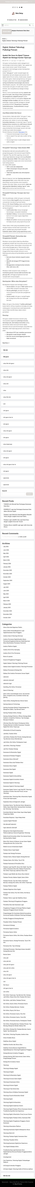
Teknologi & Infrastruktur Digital (12, 1075)
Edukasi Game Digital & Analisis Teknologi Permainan (18, 666)
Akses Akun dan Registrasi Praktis (12, 627)
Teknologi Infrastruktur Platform (12, 1126)
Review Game (7, 954)
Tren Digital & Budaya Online (11, 1146)
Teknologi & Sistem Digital (10, 1085)
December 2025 (7, 570)
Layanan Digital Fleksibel (10, 821)
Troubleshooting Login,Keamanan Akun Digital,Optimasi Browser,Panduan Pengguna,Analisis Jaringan (17, 1151)
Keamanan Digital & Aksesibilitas (12, 776)
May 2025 (6, 594)
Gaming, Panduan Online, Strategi (12, 713)
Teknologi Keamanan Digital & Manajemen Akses (16, 1129)
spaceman (6, 478)
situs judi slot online (8, 968)
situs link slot (7, 397)
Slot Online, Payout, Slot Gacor (11, 1010)
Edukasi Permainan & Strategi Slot (12, 670)
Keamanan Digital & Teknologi (11, 783)
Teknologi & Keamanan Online (11, 1082)
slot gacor (6, 410)
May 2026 (6, 553)
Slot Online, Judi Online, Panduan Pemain (14, 1000)
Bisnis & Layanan (8, 656)
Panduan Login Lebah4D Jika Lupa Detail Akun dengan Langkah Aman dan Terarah (15, 1)
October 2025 (7, 577)
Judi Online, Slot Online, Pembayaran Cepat (15, 742)
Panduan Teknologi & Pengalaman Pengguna (15, 901)
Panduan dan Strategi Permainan (12, 853)
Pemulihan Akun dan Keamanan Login (13, 904)
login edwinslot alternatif (10, 827)
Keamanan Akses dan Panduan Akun (13, 762)
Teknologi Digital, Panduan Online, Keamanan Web (16, 1117)
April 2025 (6, 597)
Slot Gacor (6, 985)
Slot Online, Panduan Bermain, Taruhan (13, 1007)
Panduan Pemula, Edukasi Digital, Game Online (16, 877)
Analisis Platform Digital (10, 646)
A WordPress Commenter (10, 537)
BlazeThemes (18, 1184)
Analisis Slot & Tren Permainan (11, 653)
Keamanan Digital (8, 772)
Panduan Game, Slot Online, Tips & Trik (13, 860)
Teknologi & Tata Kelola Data (11, 1089)
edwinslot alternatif (8, 680)
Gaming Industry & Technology (11, 704)
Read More (5, 343)
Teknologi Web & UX (8, 1133)
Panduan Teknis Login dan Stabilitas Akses (15, 898)
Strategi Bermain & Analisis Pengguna (13, 1053)
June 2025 (6, 590)
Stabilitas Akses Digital (9, 1041)
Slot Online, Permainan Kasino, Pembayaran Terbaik (17, 1020)
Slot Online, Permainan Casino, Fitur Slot (14, 1014)
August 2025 (6, 584)
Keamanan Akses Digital (10, 766)
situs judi (5, 958)
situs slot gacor (7, 377)
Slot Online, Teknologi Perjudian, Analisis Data (15, 1034)
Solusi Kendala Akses (9, 1038)
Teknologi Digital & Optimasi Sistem (13, 1105)
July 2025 (5, 587)
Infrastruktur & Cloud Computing (12, 730)
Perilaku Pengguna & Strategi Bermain (13, 918)
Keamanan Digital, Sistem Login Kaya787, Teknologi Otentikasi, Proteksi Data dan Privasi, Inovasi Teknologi (17, 791)
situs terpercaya (7, 444)
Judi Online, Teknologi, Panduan (12, 745)
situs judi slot (7, 961)
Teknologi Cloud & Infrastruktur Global (13, 1095)
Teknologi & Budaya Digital (10, 1068)
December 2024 (7, 611)
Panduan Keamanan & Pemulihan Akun (13, 863)
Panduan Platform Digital (10, 886)
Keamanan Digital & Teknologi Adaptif (13, 786)
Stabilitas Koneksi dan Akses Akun (12, 1044)
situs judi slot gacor (8, 964)
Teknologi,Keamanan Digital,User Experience (15, 1143)
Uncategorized (7, 1157)
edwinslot (6, 677)
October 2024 (7, 617)
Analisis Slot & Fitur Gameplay (11, 649)
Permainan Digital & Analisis (11, 928)
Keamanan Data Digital (9, 769)
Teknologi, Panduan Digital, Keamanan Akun (15, 1136)
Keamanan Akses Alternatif (10, 759)
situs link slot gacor (8, 363)
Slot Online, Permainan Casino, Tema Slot (14, 1017)
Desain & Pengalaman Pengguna (12, 660)
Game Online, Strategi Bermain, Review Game (15, 701)
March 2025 (6, 600)
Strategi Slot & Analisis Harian (11, 1062)
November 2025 (7, 573)
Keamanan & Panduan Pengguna (12, 755)
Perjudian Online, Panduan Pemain (12, 922)
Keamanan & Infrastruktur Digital (12, 752)
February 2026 (7, 563)
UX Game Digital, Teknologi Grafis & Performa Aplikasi (18, 1169)
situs (4, 390)
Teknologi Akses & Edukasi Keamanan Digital (15, 1092)
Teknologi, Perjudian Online (10, 1140)
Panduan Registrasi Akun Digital (12, 889)
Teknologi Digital (8, 1099)
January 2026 (6, 567)
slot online (6, 991)
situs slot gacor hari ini (9, 464)
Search (4, 491)
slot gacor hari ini (8, 417)
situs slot (5, 370)
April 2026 (6, 557)
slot (4, 404)
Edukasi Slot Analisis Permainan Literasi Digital (16, 673)
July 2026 (5, 546)
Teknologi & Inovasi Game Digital (12, 1078)
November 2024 (7, 614)
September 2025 (7, 580)
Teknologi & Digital (8, 1072)
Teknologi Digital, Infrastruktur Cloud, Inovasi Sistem (17, 1114)
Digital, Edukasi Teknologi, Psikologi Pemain (15, 663)
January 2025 (6, 607)
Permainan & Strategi (9, 925)
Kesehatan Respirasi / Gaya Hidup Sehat (14, 817)
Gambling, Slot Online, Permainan (12, 687)
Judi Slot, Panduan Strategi (10, 749)
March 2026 (6, 560)
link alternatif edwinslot (9, 824)
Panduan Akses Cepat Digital (11, 850)
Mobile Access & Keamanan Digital (12, 846)
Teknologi (6, 1065)
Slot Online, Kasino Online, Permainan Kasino (15, 1003)
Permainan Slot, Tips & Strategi (11, 946)
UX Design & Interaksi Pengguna (12, 1165)
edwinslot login (7, 683)
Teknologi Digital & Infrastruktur (12, 1102)
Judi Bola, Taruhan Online (10, 733)
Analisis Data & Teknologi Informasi (13, 636)
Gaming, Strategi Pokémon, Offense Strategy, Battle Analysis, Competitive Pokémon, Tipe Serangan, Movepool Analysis (17, 718)
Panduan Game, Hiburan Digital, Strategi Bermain (16, 857)
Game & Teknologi (8, 690)
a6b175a (6, 60)
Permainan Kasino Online (10, 932)
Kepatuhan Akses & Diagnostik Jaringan (14, 802)
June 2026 (6, 550)
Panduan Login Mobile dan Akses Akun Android (16, 874)
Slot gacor (22, 132)
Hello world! (23, 537)
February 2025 (7, 604)
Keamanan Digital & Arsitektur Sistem (13, 779)
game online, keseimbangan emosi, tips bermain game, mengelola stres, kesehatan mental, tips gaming (16, 695)
